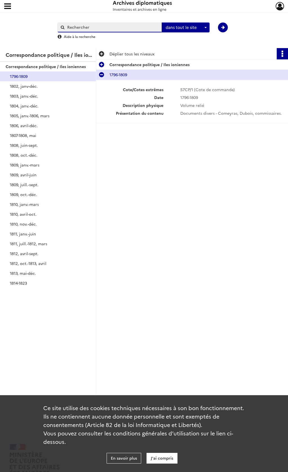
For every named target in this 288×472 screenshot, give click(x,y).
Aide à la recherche (79, 36)
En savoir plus (124, 458)
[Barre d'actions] (282, 53)
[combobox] (186, 28)
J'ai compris (162, 458)
